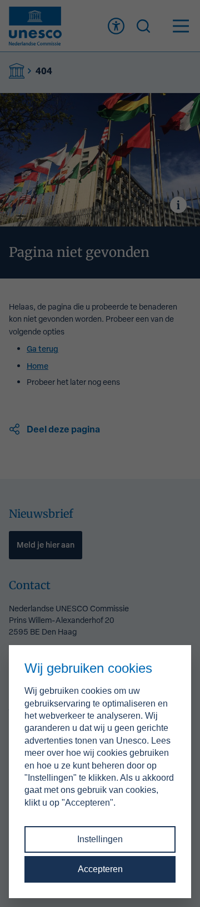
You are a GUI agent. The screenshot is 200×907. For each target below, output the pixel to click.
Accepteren (100, 869)
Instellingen (100, 839)
